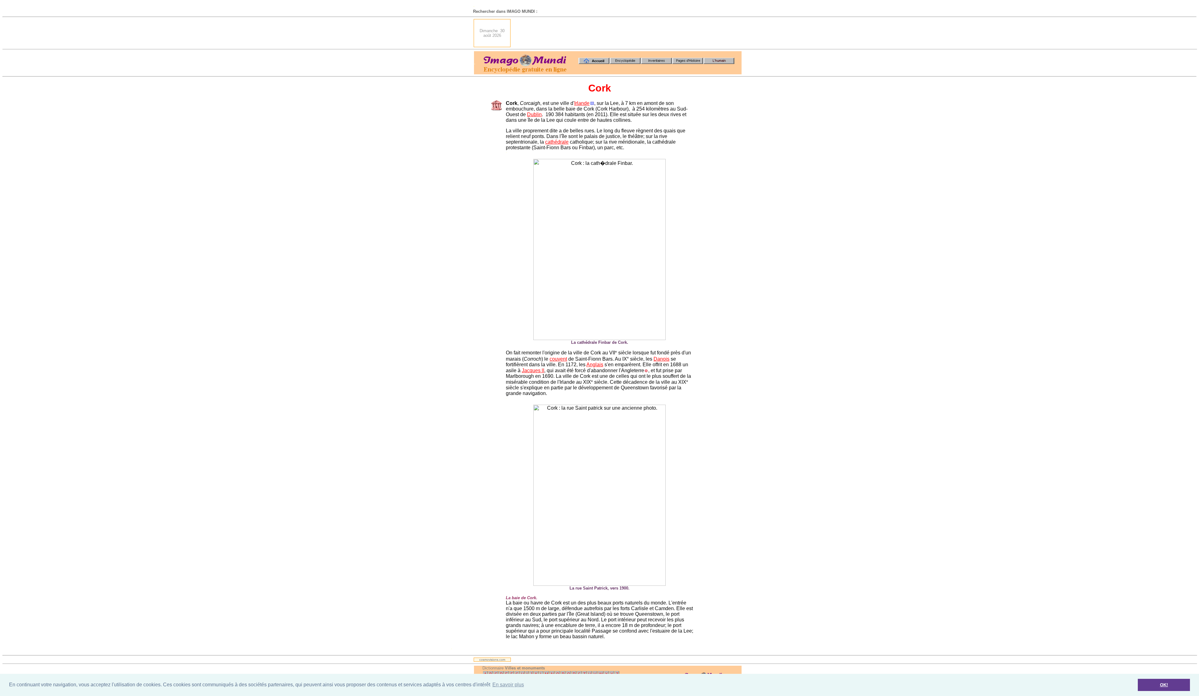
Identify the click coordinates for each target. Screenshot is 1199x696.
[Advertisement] (628, 33)
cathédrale (557, 142)
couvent (558, 359)
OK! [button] (1164, 684)
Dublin (534, 114)
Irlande (582, 103)
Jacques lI (533, 370)
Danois (661, 359)
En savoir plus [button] (508, 684)
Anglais (594, 364)
